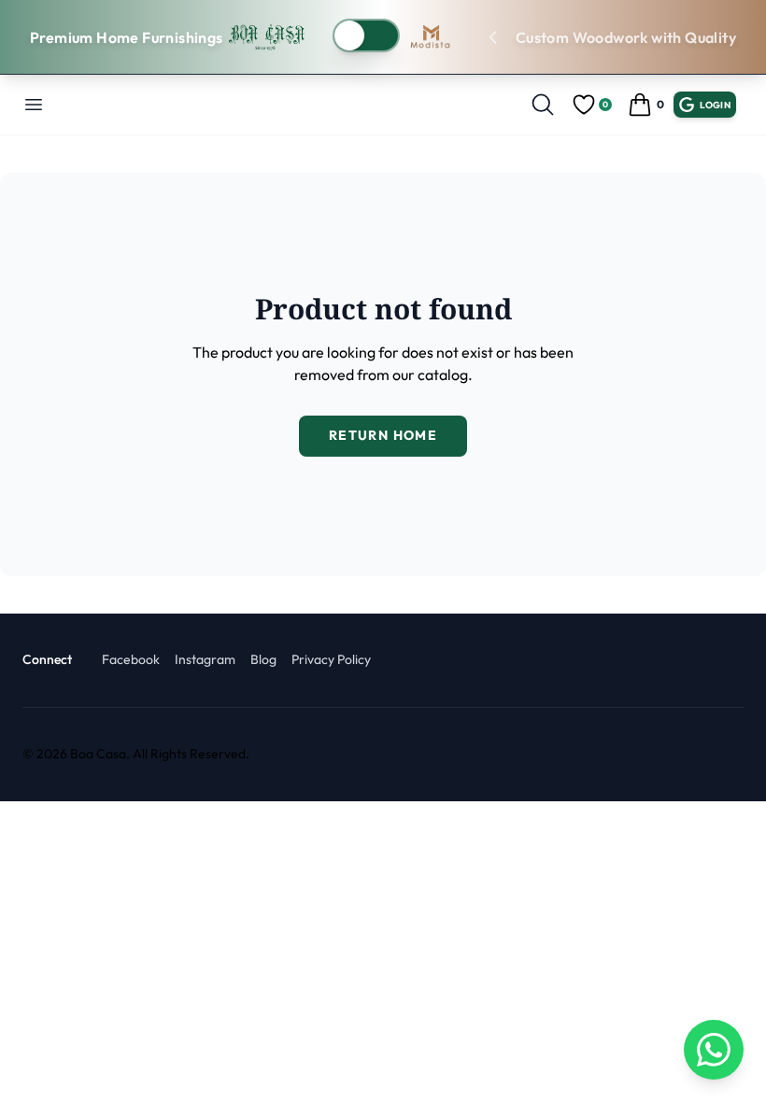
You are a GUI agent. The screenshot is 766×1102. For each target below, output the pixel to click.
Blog (263, 659)
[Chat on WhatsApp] (714, 1050)
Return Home (383, 435)
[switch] (366, 35)
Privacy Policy (331, 659)
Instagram (205, 659)
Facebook (131, 659)
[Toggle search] (542, 104)
